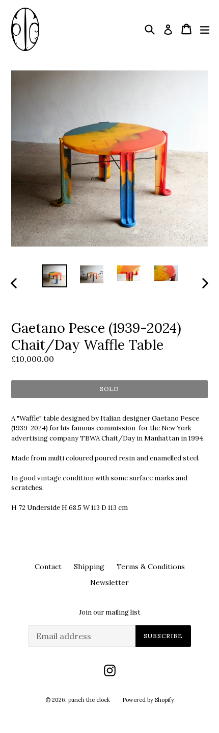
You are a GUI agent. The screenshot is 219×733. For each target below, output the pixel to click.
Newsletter (109, 582)
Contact (48, 566)
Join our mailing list (110, 612)
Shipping (89, 566)
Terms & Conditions (151, 566)
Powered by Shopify (148, 699)
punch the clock (89, 699)
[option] (54, 276)
